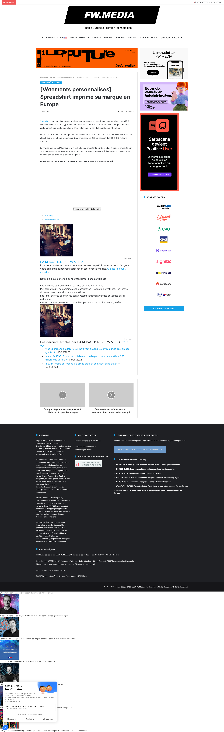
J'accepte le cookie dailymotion (87, 209)
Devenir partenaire (163, 308)
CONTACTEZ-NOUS (169, 38)
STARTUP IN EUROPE (124, 486)
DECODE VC (121, 482)
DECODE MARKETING (125, 477)
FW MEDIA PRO (78, 38)
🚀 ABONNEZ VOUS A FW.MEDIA (207, 2)
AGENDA (119, 38)
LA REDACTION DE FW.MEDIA (61, 262)
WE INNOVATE (122, 490)
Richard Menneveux (66, 564)
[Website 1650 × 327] (87, 58)
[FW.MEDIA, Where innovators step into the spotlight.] (112, 19)
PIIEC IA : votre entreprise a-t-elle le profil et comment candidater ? (82, 363)
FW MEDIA (120, 465)
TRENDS (107, 38)
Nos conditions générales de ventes (51, 570)
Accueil (45, 77)
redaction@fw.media (83, 450)
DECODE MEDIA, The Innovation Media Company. (152, 587)
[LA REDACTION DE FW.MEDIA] (56, 256)
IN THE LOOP (93, 38)
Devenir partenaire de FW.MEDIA (88, 441)
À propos (49, 215)
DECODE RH (121, 473)
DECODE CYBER (122, 469)
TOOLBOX (132, 38)
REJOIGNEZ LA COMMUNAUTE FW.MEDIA (140, 449)
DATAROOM (54, 77)
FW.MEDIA (51, 440)
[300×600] (159, 190)
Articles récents (52, 219)
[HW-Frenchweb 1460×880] (164, 110)
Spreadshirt (45, 121)
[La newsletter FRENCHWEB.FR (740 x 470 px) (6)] (164, 78)
